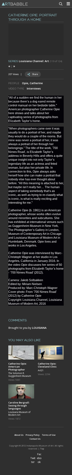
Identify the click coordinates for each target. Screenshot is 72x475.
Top (42, 448)
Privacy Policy (33, 434)
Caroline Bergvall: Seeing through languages (18, 405)
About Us (18, 434)
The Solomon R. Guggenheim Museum (19, 374)
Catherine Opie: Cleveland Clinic (47, 365)
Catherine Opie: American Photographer (17, 366)
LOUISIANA (39, 328)
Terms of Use (49, 434)
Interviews (34, 88)
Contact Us (35, 438)
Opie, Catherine (32, 83)
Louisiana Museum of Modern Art (19, 413)
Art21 (41, 370)
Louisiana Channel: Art (34, 61)
